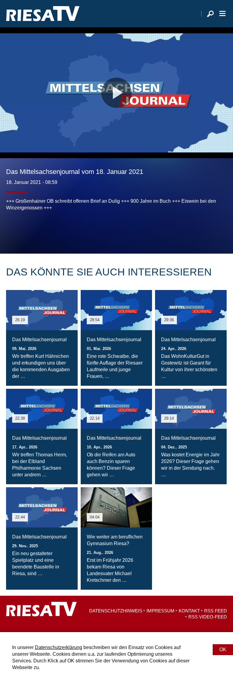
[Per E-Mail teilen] (50, 229)
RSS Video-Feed (207, 616)
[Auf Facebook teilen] (12, 229)
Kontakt (189, 610)
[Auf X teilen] (24, 229)
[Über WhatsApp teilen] (38, 229)
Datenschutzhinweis (115, 610)
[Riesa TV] (42, 13)
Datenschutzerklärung (58, 647)
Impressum (160, 610)
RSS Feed (215, 610)
